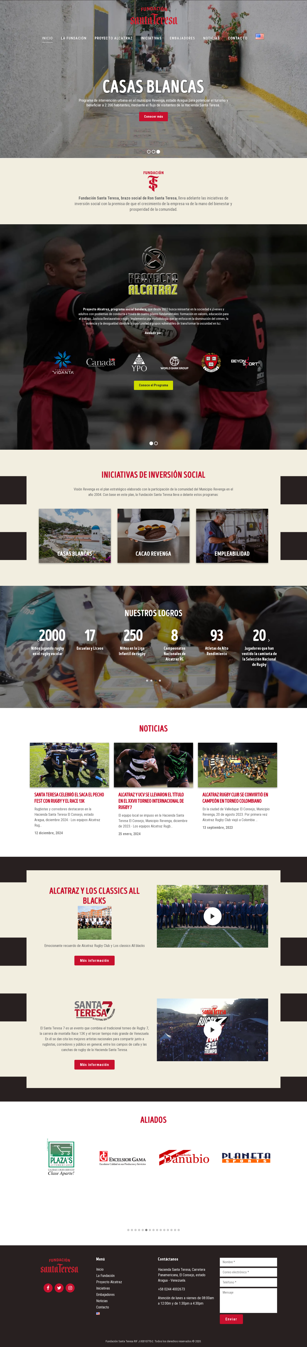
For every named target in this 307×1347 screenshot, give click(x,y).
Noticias (102, 1301)
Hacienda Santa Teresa (174, 1269)
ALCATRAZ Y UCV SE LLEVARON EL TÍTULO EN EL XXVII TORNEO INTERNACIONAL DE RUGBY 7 (151, 801)
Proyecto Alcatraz (109, 1282)
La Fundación (105, 1276)
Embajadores (105, 1294)
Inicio (100, 1269)
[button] (128, 1230)
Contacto (102, 1307)
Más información (94, 960)
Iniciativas (103, 1288)
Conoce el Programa (153, 385)
